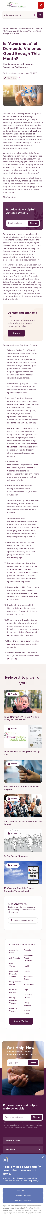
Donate (16, 333)
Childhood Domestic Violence (13, 974)
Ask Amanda (14, 958)
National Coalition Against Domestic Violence (22, 569)
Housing (27, 971)
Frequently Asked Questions (28, 958)
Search (33, 1062)
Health (26, 966)
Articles (13, 28)
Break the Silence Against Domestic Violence (22, 467)
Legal (26, 989)
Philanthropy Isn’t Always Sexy (19, 248)
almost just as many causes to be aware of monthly (22, 134)
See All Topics (21, 1021)
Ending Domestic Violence (30, 28)
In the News (29, 984)
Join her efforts (24, 632)
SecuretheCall (25, 572)
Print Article (11, 78)
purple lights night (19, 608)
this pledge (23, 353)
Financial (27, 950)
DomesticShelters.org (20, 386)
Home (5, 28)
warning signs (17, 557)
